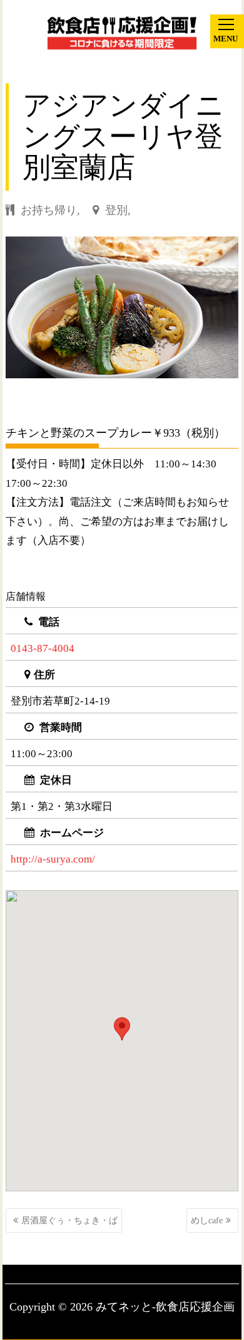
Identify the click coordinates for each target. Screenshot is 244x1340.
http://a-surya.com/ (53, 859)
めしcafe (207, 1220)
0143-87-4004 (42, 648)
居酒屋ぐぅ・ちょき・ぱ (69, 1220)
